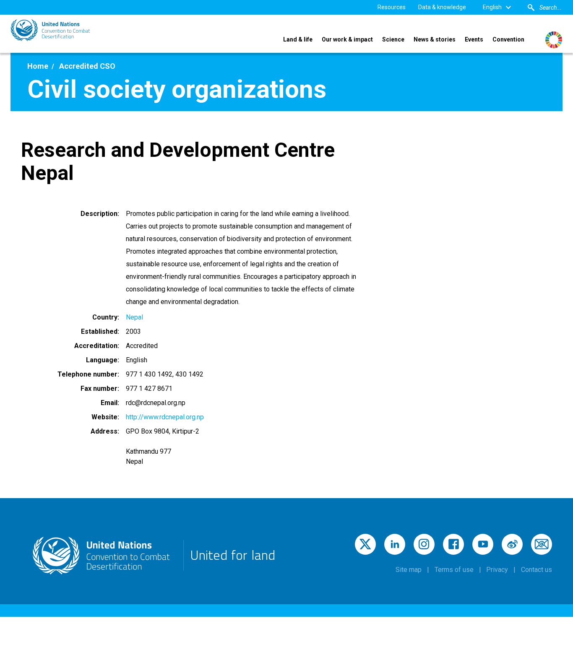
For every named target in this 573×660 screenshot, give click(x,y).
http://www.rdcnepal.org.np (165, 417)
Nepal (134, 317)
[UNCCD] (50, 30)
